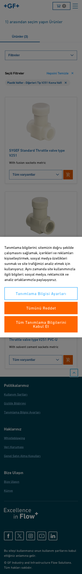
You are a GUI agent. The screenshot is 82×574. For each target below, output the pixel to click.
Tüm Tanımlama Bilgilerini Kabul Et (41, 324)
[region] (41, 287)
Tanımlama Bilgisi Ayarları (41, 293)
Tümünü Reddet (41, 308)
